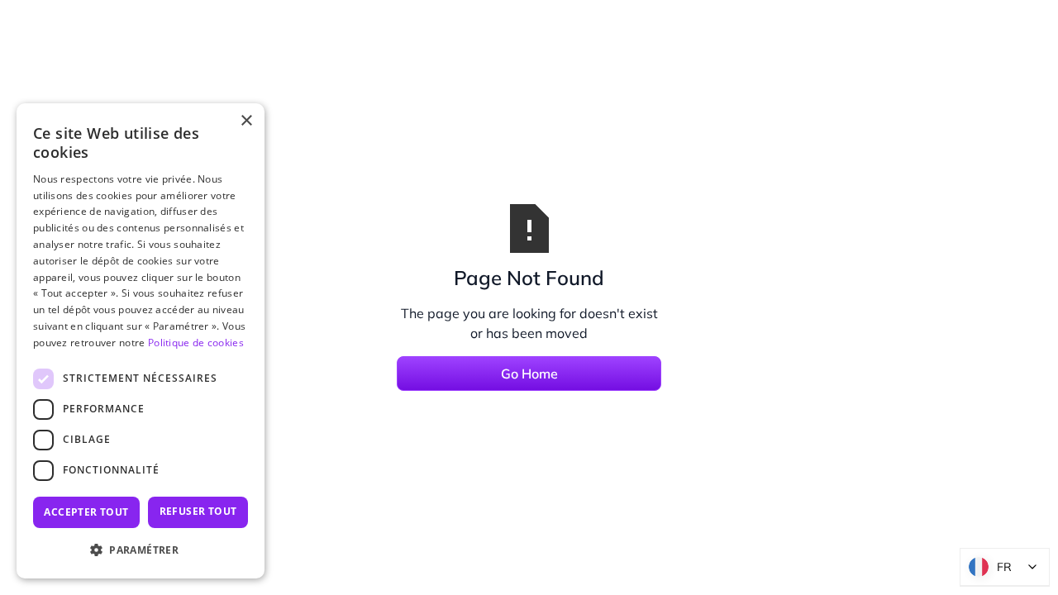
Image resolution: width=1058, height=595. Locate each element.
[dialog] (140, 340)
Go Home (529, 373)
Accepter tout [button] (86, 512)
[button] (140, 550)
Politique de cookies (196, 343)
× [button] (246, 121)
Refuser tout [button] (198, 511)
